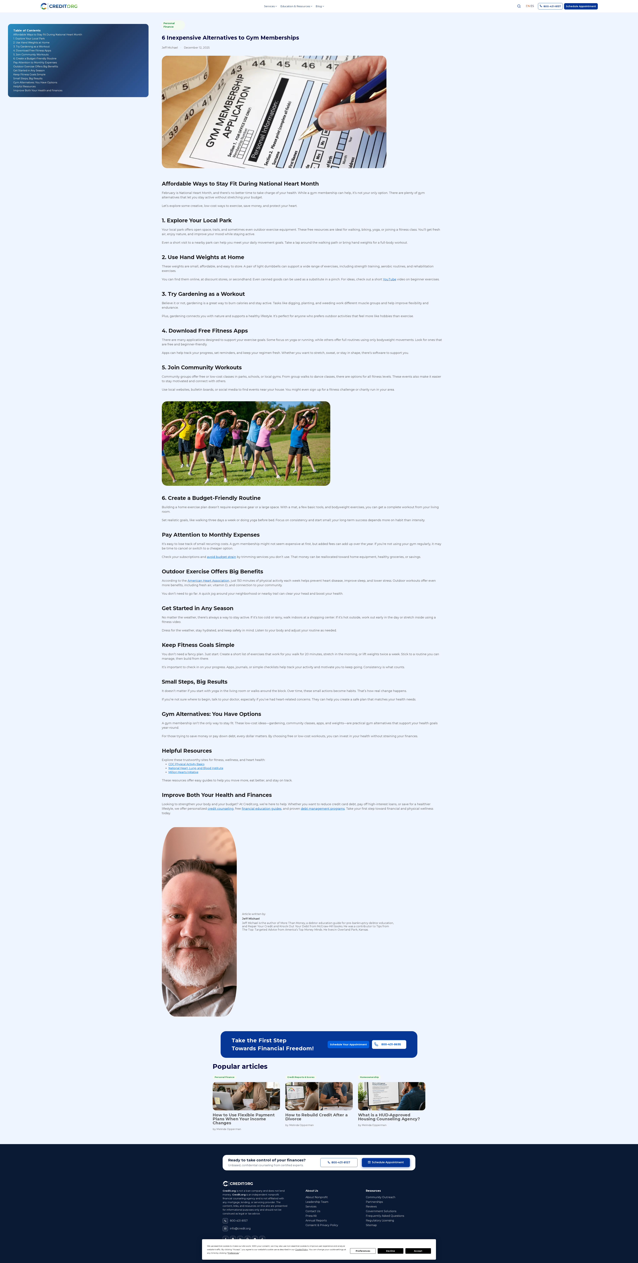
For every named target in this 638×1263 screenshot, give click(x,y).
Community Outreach (380, 1197)
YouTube (389, 279)
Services (311, 1206)
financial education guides (261, 809)
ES (532, 6)
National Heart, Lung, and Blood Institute (195, 768)
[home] (58, 6)
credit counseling (221, 809)
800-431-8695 (391, 1044)
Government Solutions (381, 1211)
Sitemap (371, 1225)
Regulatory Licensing (380, 1220)
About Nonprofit (317, 1197)
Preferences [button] (233, 1253)
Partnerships (374, 1201)
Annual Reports (316, 1220)
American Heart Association (208, 581)
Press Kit (311, 1215)
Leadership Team (317, 1201)
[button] (270, 6)
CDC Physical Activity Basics (186, 764)
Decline (390, 1251)
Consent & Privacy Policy (322, 1225)
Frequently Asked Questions (385, 1215)
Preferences (363, 1251)
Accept (418, 1251)
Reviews (371, 1206)
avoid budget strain (221, 557)
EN (528, 6)
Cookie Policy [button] (301, 1249)
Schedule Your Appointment (348, 1044)
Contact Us (313, 1211)
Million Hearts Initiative (183, 772)
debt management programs (323, 809)
